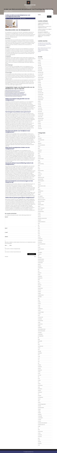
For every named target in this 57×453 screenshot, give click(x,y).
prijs (38, 342)
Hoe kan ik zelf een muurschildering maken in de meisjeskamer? (15, 94)
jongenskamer (40, 267)
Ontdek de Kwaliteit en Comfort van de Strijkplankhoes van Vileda (44, 27)
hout (39, 245)
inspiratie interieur (41, 259)
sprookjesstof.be (29, 5)
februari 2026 (40, 68)
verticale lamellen (41, 407)
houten (39, 247)
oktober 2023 (40, 116)
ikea (38, 255)
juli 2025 (39, 80)
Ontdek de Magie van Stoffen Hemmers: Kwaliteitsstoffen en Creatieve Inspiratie (44, 44)
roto (38, 359)
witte (39, 429)
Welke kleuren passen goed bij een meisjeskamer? (13, 96)
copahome (40, 173)
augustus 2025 (40, 79)
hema (39, 233)
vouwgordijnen (40, 417)
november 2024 (40, 94)
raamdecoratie (40, 346)
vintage (39, 409)
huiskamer (39, 254)
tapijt (39, 387)
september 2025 (41, 77)
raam (39, 344)
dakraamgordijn (40, 179)
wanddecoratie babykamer (42, 422)
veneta (39, 402)
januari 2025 (40, 91)
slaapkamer (40, 370)
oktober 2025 (40, 75)
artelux (39, 146)
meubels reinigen (41, 312)
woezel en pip (40, 431)
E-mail (6, 232)
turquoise (39, 395)
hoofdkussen (40, 238)
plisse (39, 339)
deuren (39, 189)
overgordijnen (40, 334)
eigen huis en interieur (41, 199)
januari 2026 (40, 70)
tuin (38, 393)
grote (39, 231)
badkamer (39, 151)
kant (38, 271)
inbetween (40, 257)
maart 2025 (40, 87)
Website (6, 236)
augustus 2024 (40, 99)
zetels (39, 439)
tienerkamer (40, 388)
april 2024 (39, 106)
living (39, 300)
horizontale (40, 242)
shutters (39, 368)
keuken (39, 274)
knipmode (39, 284)
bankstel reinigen (41, 158)
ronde (39, 356)
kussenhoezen (40, 288)
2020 (38, 134)
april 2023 (39, 126)
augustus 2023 (40, 120)
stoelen (39, 380)
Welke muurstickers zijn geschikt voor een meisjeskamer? (14, 90)
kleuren (39, 283)
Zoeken (39, 14)
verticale (39, 405)
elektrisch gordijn (41, 204)
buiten (39, 168)
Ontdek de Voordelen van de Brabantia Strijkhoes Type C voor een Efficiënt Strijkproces (44, 35)
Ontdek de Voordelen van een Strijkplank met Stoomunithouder (44, 30)
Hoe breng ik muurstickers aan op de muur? (12, 91)
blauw (39, 165)
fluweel (39, 213)
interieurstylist (40, 262)
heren (39, 235)
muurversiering (40, 320)
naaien (39, 322)
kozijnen (39, 286)
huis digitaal (40, 252)
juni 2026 (39, 62)
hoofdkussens (40, 240)
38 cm (39, 136)
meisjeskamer (40, 308)
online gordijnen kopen (41, 329)
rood (39, 358)
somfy (39, 373)
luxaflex (39, 301)
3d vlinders (40, 138)
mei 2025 (39, 84)
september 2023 (40, 118)
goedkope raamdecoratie (42, 218)
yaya (39, 438)
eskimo (39, 206)
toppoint (39, 390)
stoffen (39, 383)
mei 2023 (39, 125)
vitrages (39, 412)
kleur (38, 281)
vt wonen (39, 419)
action (39, 141)
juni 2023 (39, 123)
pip (38, 337)
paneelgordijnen (40, 335)
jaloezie (39, 264)
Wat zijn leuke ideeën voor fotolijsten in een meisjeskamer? (15, 92)
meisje (39, 306)
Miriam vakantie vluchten (42, 47)
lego (38, 298)
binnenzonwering (41, 163)
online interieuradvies (41, 330)
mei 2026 (39, 63)
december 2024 (40, 92)
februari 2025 (40, 89)
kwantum (39, 289)
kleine (39, 279)
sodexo (39, 371)
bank (39, 153)
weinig (39, 426)
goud (39, 223)
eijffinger (39, 202)
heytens (39, 237)
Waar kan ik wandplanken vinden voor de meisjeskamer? (14, 93)
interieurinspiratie (41, 260)
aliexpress (39, 143)
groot (39, 230)
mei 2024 (39, 104)
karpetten (39, 272)
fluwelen (39, 214)
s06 (38, 363)
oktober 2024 (40, 96)
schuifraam (40, 366)
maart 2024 (40, 108)
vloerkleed (39, 414)
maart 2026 (40, 67)
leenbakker (40, 296)
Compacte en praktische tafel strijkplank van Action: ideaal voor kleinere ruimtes (43, 23)
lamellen (39, 291)
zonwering (39, 443)
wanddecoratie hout (41, 424)
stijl (38, 376)
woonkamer (40, 434)
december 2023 (40, 113)
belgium (39, 162)
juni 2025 (39, 82)
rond (38, 354)
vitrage (39, 410)
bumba (39, 172)
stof (38, 381)
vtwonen (39, 421)
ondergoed (40, 327)
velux (39, 400)
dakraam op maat (41, 177)
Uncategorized (40, 397)
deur (38, 187)
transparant (40, 392)
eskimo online (40, 209)
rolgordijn (39, 351)
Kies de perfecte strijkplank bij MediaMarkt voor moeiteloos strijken (44, 32)
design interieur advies (41, 185)
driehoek (39, 192)
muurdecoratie (40, 317)
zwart (39, 445)
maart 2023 (40, 128)
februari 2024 (40, 109)
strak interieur (40, 385)
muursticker (40, 318)
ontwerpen (40, 332)
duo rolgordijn (40, 196)
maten (39, 305)
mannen (39, 303)
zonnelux (39, 441)
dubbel (39, 194)
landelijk (39, 293)
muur (39, 315)
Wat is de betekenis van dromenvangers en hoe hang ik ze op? (15, 95)
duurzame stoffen (41, 197)
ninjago (39, 325)
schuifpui (39, 364)
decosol (39, 184)
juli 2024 (39, 101)
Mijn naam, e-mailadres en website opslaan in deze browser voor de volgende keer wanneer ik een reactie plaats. (20, 243)
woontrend (40, 436)
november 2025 (40, 74)
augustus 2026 (40, 58)
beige (39, 160)
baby (39, 148)
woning (39, 433)
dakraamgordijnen (41, 180)
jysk (38, 269)
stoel (39, 378)
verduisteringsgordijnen (42, 404)
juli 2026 (39, 60)
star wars (39, 375)
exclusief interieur (41, 211)
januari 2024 (40, 111)
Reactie (6, 216)
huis (38, 250)
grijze (39, 226)
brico (39, 167)
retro (39, 349)
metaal (39, 310)
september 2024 (41, 97)
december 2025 (40, 72)
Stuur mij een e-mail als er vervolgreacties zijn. (12, 248)
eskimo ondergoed (41, 208)
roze (38, 361)
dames (39, 182)
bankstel (39, 156)
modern (39, 313)
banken (39, 155)
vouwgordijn (40, 416)
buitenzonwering (41, 170)
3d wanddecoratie (41, 139)
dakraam (39, 175)
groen (39, 228)
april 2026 (39, 65)
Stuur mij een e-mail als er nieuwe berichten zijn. (13, 251)
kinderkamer (40, 276)
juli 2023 (39, 121)
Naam (6, 228)
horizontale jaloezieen (41, 243)
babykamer (40, 150)
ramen (39, 347)
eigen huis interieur (41, 201)
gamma (39, 216)
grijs (38, 225)
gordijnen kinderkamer (41, 221)
